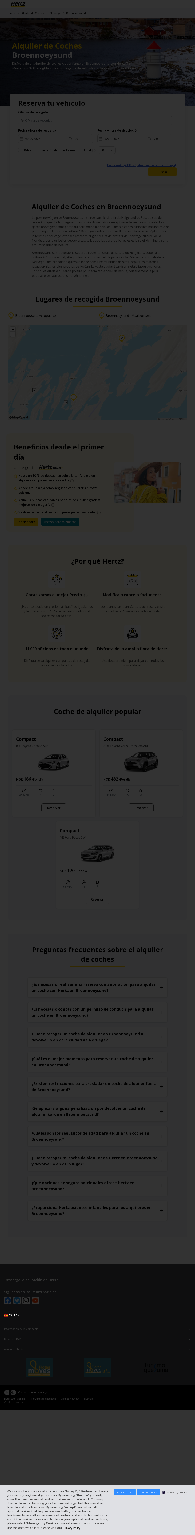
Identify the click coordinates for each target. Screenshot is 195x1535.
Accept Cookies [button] (124, 1492)
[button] (174, 1492)
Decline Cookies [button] (148, 1492)
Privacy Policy (72, 1528)
